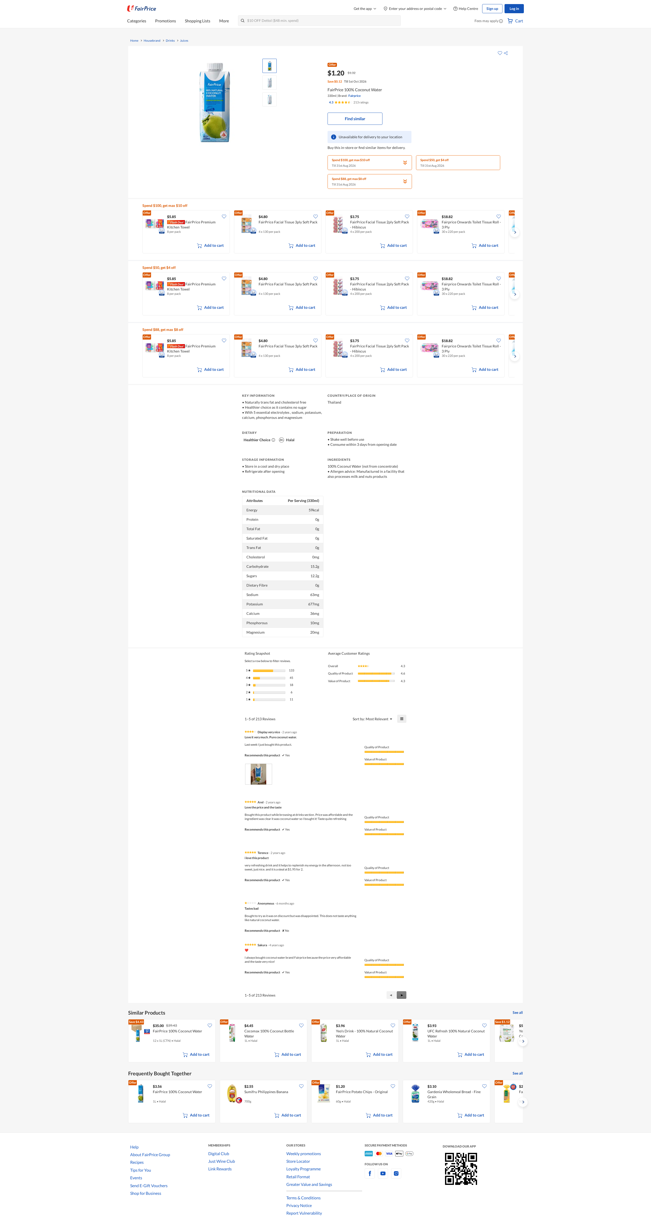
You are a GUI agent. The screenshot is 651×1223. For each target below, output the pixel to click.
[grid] (328, 232)
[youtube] (383, 1176)
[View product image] (269, 65)
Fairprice (354, 96)
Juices (184, 40)
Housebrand (152, 40)
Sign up (492, 8)
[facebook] (370, 1176)
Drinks (170, 40)
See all (518, 1012)
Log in (514, 8)
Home (134, 40)
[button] (501, 21)
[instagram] (396, 1176)
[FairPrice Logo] (141, 9)
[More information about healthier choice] (273, 440)
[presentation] (259, 774)
